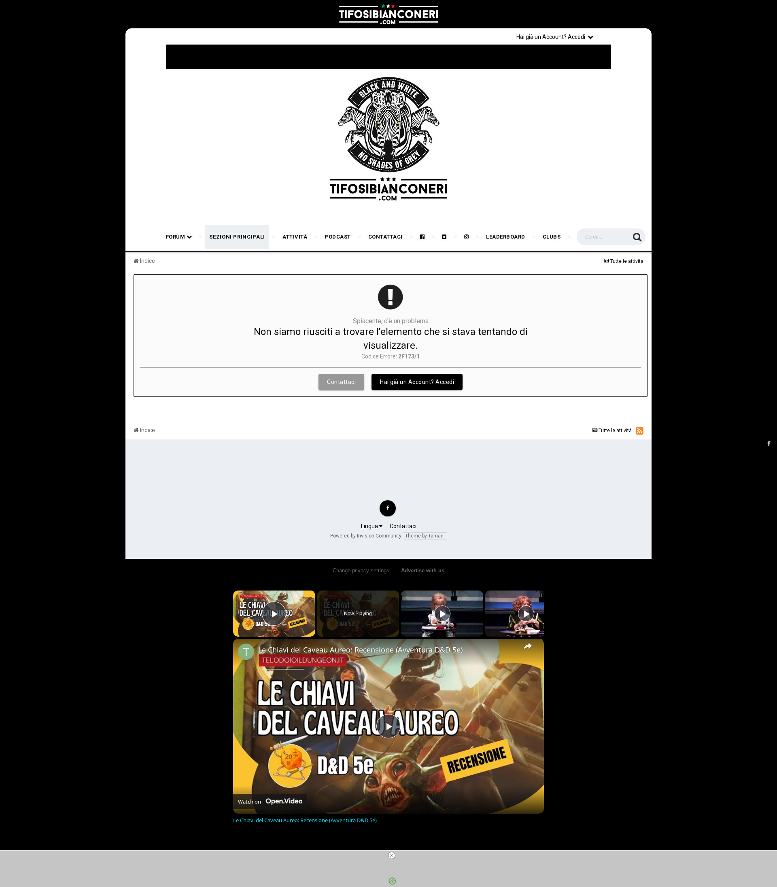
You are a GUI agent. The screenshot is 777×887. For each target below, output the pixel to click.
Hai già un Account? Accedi (552, 37)
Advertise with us (422, 570)
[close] (391, 855)
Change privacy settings (361, 570)
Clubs (552, 237)
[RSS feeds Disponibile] (639, 430)
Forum (176, 237)
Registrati (624, 36)
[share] (527, 646)
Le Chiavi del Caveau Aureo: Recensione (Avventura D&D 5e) (360, 649)
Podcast (338, 237)
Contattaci (385, 237)
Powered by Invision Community (365, 536)
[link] (246, 652)
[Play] (442, 614)
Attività (294, 237)
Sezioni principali (237, 237)
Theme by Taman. (425, 536)
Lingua (370, 526)
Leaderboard (505, 237)
